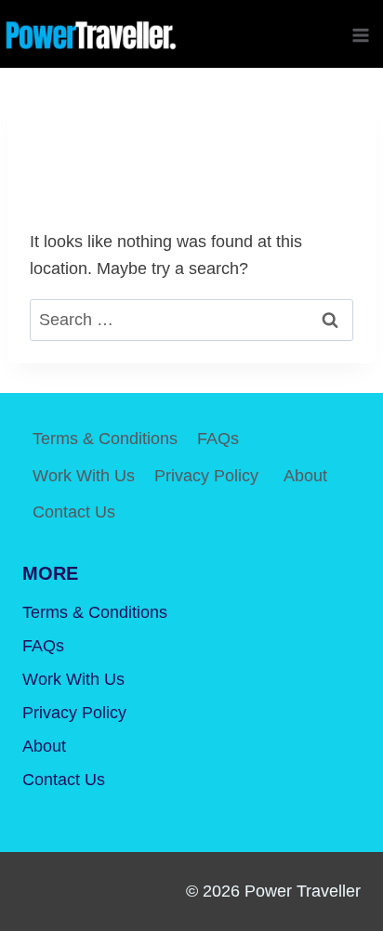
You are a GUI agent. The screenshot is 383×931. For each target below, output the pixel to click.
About (305, 475)
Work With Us (84, 475)
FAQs (218, 438)
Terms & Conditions (105, 438)
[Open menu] (360, 34)
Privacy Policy (208, 475)
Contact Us (74, 512)
